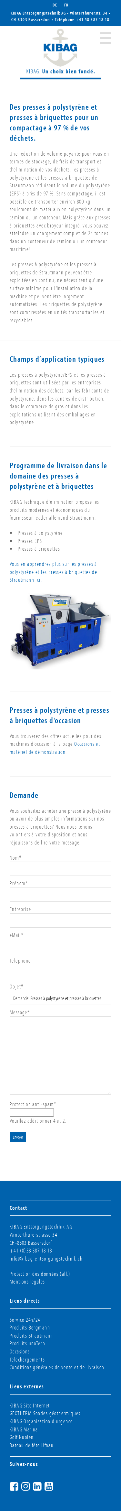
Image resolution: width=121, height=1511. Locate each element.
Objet (17, 986)
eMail (17, 935)
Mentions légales (27, 1281)
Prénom (19, 883)
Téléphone (20, 960)
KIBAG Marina (24, 1429)
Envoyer (18, 1137)
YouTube (55, 1485)
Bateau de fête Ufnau (32, 1445)
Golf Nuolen (22, 1437)
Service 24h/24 (25, 1319)
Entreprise (20, 909)
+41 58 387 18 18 (93, 19)
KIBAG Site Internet (30, 1405)
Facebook (20, 1485)
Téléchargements (27, 1359)
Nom (16, 857)
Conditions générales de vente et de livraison (57, 1367)
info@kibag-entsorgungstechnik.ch (46, 1258)
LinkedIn (43, 1485)
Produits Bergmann (30, 1327)
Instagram (31, 1485)
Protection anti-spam (33, 1104)
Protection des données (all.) (40, 1273)
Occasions (20, 1351)
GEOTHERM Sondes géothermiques (45, 1413)
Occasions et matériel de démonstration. (55, 748)
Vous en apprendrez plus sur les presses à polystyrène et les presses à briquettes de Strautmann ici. (53, 571)
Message (20, 1012)
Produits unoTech (27, 1343)
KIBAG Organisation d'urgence (41, 1421)
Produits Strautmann (31, 1335)
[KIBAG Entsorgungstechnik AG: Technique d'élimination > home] (60, 53)
